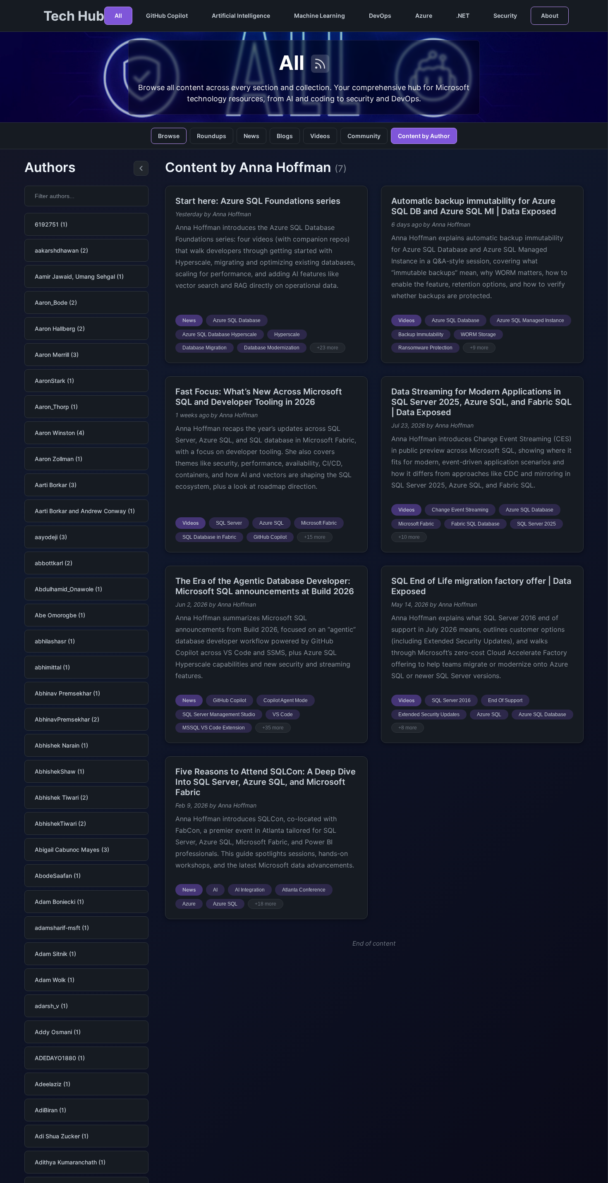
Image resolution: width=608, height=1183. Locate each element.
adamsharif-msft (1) (62, 927)
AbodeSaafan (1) (58, 875)
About (549, 15)
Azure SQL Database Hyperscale (219, 334)
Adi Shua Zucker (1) (62, 1136)
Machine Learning (319, 15)
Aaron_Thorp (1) (56, 406)
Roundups (211, 135)
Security (505, 15)
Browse (169, 135)
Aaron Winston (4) (59, 432)
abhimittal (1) (52, 667)
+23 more (327, 348)
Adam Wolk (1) (54, 979)
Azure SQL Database (237, 320)
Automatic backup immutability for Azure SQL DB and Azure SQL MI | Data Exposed (473, 206)
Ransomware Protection (425, 348)
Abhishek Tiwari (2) (61, 797)
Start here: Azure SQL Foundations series (257, 201)
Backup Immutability (420, 334)
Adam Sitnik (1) (55, 953)
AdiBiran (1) (50, 1110)
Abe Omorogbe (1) (60, 615)
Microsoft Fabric (319, 523)
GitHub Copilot (167, 15)
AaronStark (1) (54, 380)
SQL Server (229, 523)
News (251, 135)
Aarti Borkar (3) (56, 484)
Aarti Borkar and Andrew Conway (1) (85, 510)
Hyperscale (287, 334)
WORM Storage (478, 334)
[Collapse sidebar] (141, 168)
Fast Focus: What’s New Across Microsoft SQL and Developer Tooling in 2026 (258, 397)
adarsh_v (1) (51, 1005)
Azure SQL (271, 523)
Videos (320, 135)
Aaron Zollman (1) (58, 458)
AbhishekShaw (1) (59, 771)
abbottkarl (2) (53, 562)
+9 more (479, 348)
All (118, 15)
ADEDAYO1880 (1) (60, 1057)
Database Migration (204, 348)
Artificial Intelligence (241, 15)
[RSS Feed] (320, 64)
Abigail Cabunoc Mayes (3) (72, 849)
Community (364, 135)
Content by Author (424, 135)
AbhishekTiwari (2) (60, 823)
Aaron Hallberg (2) (60, 328)
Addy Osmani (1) (58, 1031)
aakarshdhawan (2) (61, 250)
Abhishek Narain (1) (61, 745)
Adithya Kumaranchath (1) (70, 1162)
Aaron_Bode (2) (56, 302)
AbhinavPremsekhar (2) (67, 719)
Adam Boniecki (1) (59, 901)
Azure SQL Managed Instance (530, 320)
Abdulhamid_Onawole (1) (68, 589)
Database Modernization (271, 348)
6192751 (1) (51, 224)
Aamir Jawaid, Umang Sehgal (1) (79, 276)
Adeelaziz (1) (52, 1083)
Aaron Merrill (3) (57, 354)
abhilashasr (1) (55, 641)
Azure (423, 15)
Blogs (285, 135)
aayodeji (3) (51, 536)
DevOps (380, 15)
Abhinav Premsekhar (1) (67, 693)
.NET (462, 15)
